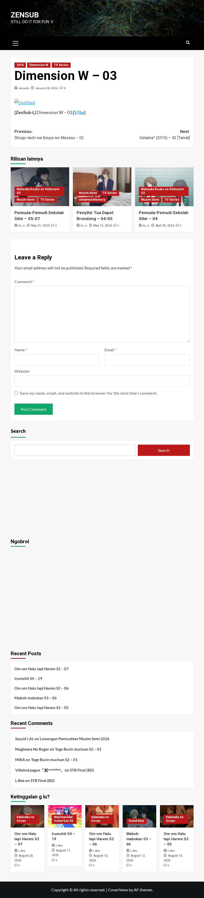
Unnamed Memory (92, 199)
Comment (24, 281)
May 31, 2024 (40, 225)
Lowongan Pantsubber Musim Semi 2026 (74, 738)
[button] (16, 42)
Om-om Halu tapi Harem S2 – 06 (41, 688)
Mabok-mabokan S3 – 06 (35, 698)
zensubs (24, 88)
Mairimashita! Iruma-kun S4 (63, 819)
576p (79, 112)
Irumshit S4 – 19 (28, 678)
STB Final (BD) (82, 770)
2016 (20, 65)
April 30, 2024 (164, 225)
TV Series (61, 65)
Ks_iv (21, 226)
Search (18, 431)
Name (20, 349)
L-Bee (20, 780)
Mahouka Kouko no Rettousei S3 (38, 191)
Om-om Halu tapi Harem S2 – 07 (41, 668)
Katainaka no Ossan (25, 819)
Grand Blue (136, 821)
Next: (165, 134)
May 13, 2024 (102, 225)
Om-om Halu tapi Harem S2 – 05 (41, 707)
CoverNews (118, 889)
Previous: (49, 134)
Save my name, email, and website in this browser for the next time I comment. (88, 393)
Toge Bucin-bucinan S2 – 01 (78, 749)
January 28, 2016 (46, 88)
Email (110, 349)
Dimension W (38, 65)
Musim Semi (26, 199)
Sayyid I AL (24, 738)
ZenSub (25, 14)
